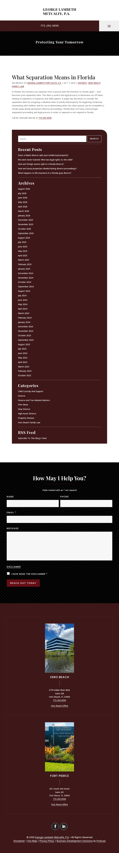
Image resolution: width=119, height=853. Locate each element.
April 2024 (22, 308)
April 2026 (22, 206)
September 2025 (26, 233)
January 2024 (24, 322)
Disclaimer (14, 566)
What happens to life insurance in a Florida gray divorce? (44, 173)
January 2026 (24, 215)
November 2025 (25, 224)
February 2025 (24, 264)
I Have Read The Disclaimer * (29, 573)
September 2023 (26, 340)
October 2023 (24, 335)
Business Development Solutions (74, 840)
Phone (64, 496)
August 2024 (24, 291)
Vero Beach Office (59, 705)
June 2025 (22, 246)
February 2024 (24, 317)
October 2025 (24, 228)
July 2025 (22, 242)
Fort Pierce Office (59, 804)
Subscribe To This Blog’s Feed (32, 438)
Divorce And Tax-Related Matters (34, 400)
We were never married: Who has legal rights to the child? (45, 159)
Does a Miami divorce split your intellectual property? (43, 155)
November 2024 (25, 277)
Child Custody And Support (30, 391)
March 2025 (23, 259)
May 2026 (22, 202)
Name (10, 496)
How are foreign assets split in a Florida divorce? (41, 164)
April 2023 (22, 362)
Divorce (82, 83)
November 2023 (25, 331)
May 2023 (22, 357)
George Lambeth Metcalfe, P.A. (44, 83)
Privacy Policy (46, 840)
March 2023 (23, 366)
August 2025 (24, 237)
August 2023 (24, 344)
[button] (109, 26)
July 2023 (22, 348)
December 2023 (25, 326)
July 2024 (22, 295)
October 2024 (24, 282)
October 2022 (24, 375)
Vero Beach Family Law (29, 422)
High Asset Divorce (27, 413)
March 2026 (23, 211)
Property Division (26, 418)
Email (12, 512)
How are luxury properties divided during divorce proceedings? (47, 168)
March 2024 (23, 313)
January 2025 (24, 268)
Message (13, 528)
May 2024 (22, 304)
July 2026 (22, 193)
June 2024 (22, 300)
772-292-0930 (49, 25)
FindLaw (101, 840)
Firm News (23, 404)
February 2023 (24, 371)
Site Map (32, 840)
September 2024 (26, 286)
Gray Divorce (24, 409)
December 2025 (25, 219)
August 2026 (24, 188)
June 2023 (22, 353)
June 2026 (22, 197)
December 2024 (25, 273)
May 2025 (22, 251)
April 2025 (22, 255)
